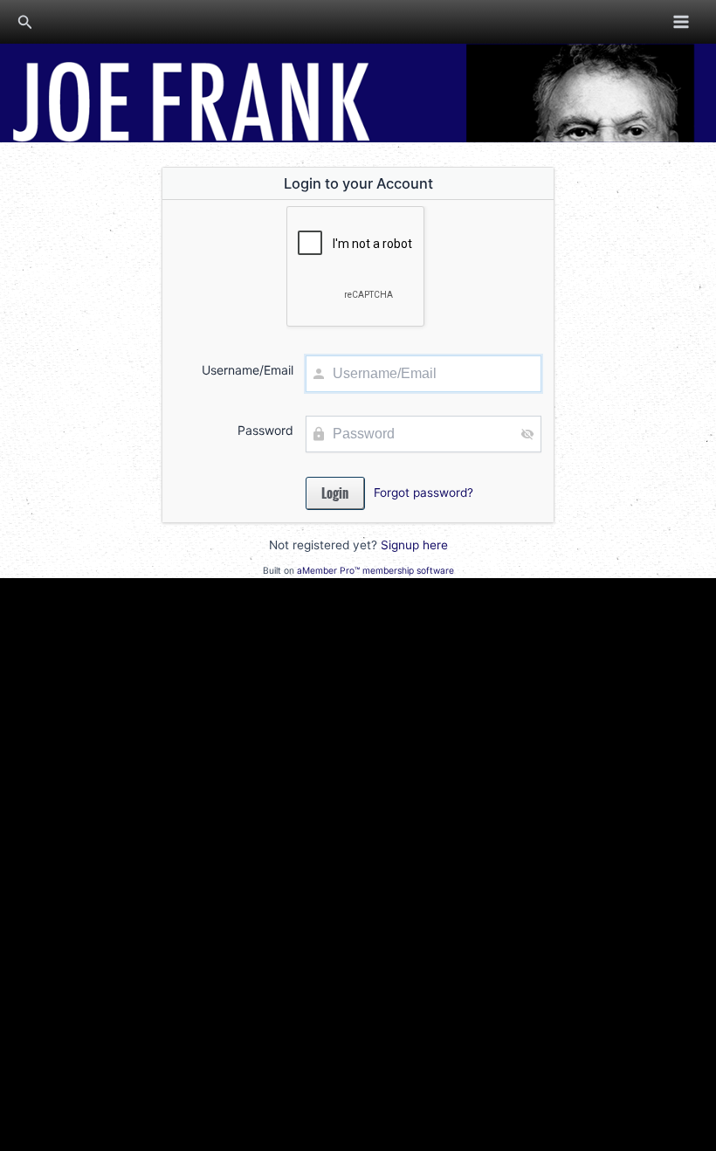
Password (265, 430)
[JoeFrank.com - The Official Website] (358, 92)
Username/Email (247, 369)
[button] (25, 22)
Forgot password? (423, 493)
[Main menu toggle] (681, 21)
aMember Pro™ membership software (375, 570)
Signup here (414, 545)
